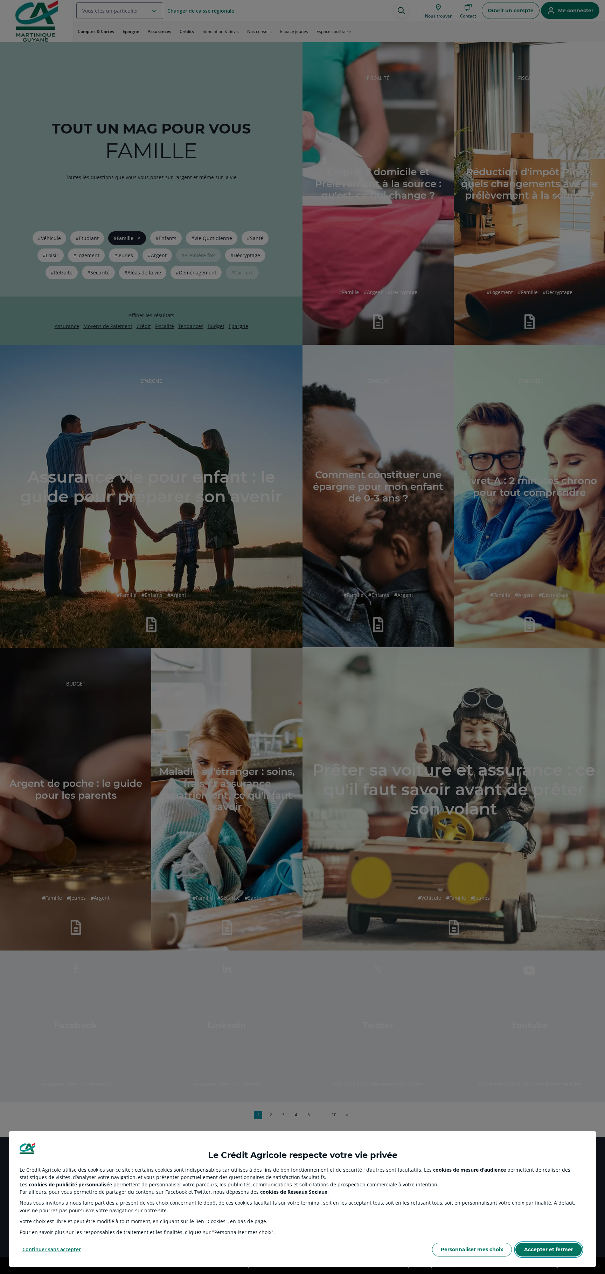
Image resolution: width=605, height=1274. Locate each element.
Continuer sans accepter (51, 1249)
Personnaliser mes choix (472, 1249)
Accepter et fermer (548, 1249)
